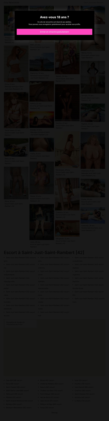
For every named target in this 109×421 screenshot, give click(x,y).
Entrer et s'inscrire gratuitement (54, 32)
